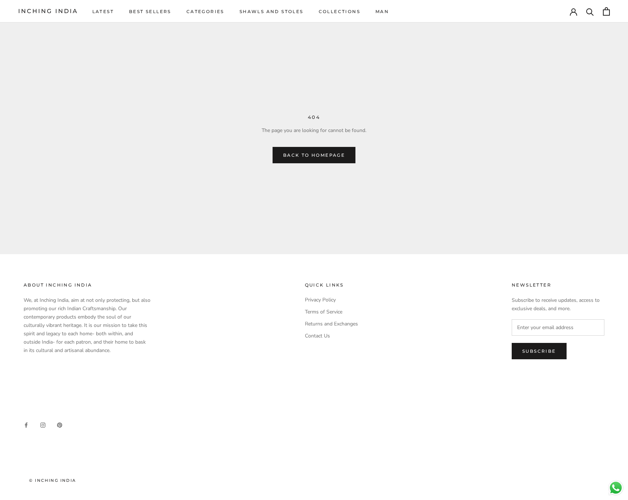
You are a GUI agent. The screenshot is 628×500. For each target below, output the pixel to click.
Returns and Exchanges (331, 323)
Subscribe (539, 351)
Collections (339, 11)
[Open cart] (606, 11)
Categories (205, 11)
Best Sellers (150, 11)
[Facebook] (26, 424)
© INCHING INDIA (52, 480)
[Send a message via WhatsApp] (615, 487)
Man (382, 11)
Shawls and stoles (271, 11)
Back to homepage (314, 155)
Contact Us (317, 335)
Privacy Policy (320, 299)
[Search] (590, 11)
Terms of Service (323, 311)
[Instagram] (42, 424)
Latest (103, 11)
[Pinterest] (59, 424)
